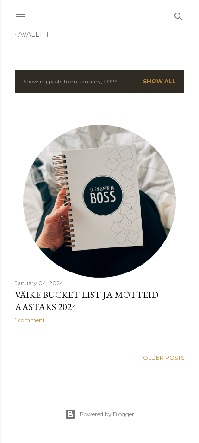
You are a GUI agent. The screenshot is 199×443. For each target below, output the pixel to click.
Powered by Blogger (107, 414)
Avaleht (33, 34)
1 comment (30, 319)
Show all (159, 81)
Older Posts (163, 357)
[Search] (178, 15)
